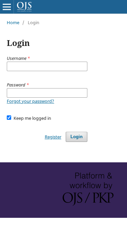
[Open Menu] (7, 7)
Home (13, 22)
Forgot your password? (30, 101)
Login (76, 136)
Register (53, 137)
